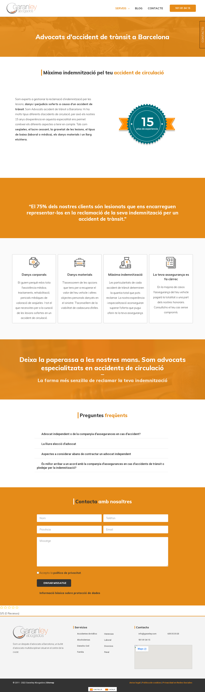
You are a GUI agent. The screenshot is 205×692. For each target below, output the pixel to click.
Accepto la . (60, 572)
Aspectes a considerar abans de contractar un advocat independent (86, 454)
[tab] (101, 434)
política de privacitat (67, 572)
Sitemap (50, 682)
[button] (183, 8)
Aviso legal (134, 682)
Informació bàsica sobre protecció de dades (70, 593)
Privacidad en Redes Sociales (177, 682)
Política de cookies (151, 682)
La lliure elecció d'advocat (58, 444)
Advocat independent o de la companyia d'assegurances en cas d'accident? (91, 434)
